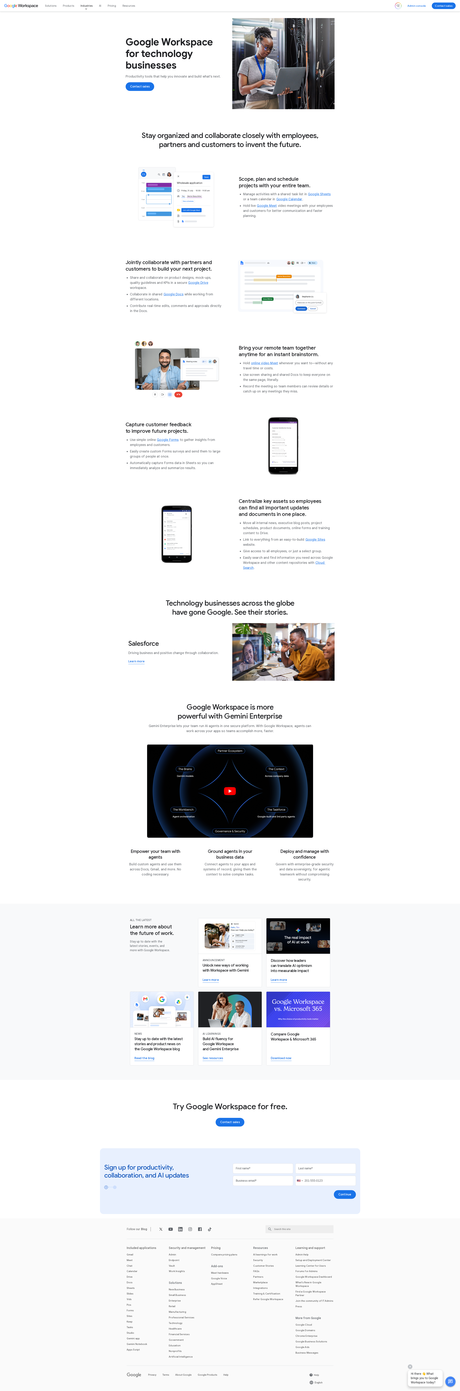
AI (100, 5)
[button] (450, 1382)
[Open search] (398, 6)
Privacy (152, 1374)
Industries (87, 5)
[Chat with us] (450, 1382)
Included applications (141, 1248)
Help (225, 1374)
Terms (165, 1374)
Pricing (112, 5)
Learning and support (310, 1248)
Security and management (187, 1248)
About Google (183, 1374)
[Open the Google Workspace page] (21, 6)
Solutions (51, 5)
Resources (129, 5)
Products (68, 5)
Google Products (207, 1374)
